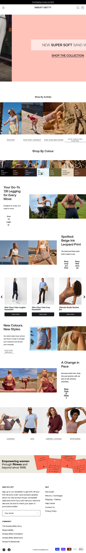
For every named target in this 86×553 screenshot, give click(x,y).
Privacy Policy (50, 511)
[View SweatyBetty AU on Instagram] (4, 549)
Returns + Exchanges (53, 496)
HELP (47, 487)
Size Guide (49, 492)
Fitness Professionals (10, 542)
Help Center (50, 503)
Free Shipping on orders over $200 (43, 2)
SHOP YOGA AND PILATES (53, 140)
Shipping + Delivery (53, 499)
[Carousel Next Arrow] (81, 168)
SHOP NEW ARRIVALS (8, 351)
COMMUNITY (6, 521)
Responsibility (7, 530)
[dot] (42, 174)
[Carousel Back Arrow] (1, 297)
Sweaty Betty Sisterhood (12, 538)
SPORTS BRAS (75, 439)
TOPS (32, 439)
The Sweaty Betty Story (12, 526)
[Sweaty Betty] (43, 8)
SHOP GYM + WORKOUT (32, 140)
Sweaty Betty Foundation (12, 534)
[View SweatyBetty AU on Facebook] (9, 549)
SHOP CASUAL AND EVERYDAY (75, 140)
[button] (77, 7)
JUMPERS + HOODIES (53, 439)
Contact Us (50, 507)
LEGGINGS (11, 439)
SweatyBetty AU (43, 550)
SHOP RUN (11, 140)
